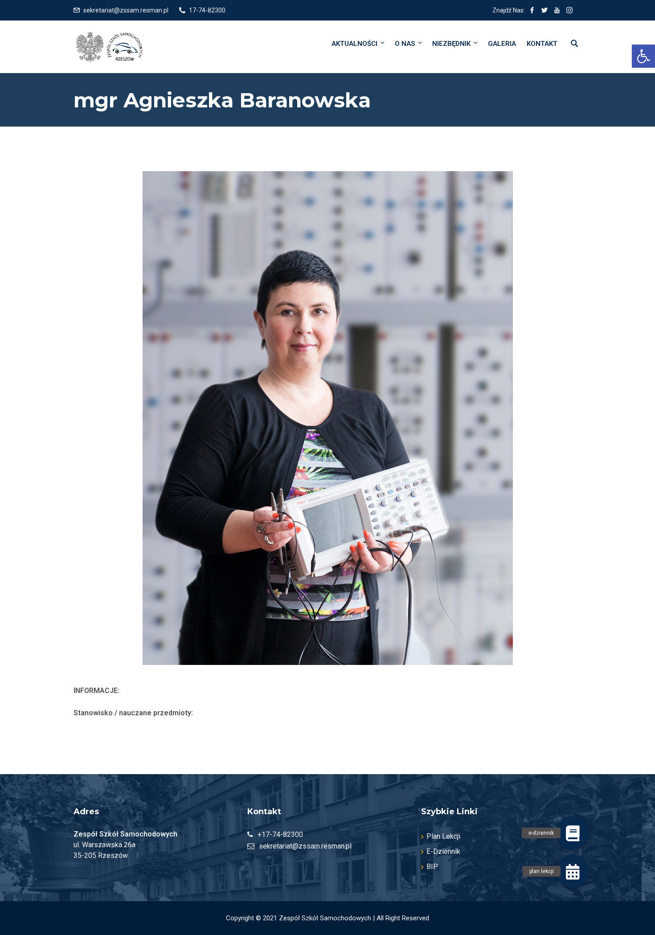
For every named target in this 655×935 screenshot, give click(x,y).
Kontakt (542, 44)
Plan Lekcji (443, 836)
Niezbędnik (451, 44)
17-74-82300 (207, 10)
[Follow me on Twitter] (544, 10)
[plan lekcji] (573, 871)
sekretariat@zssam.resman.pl (125, 10)
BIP (432, 866)
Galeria (502, 44)
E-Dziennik (443, 851)
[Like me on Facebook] (532, 10)
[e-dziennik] (573, 833)
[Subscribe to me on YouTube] (557, 10)
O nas (405, 44)
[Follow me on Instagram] (569, 10)
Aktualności (354, 44)
